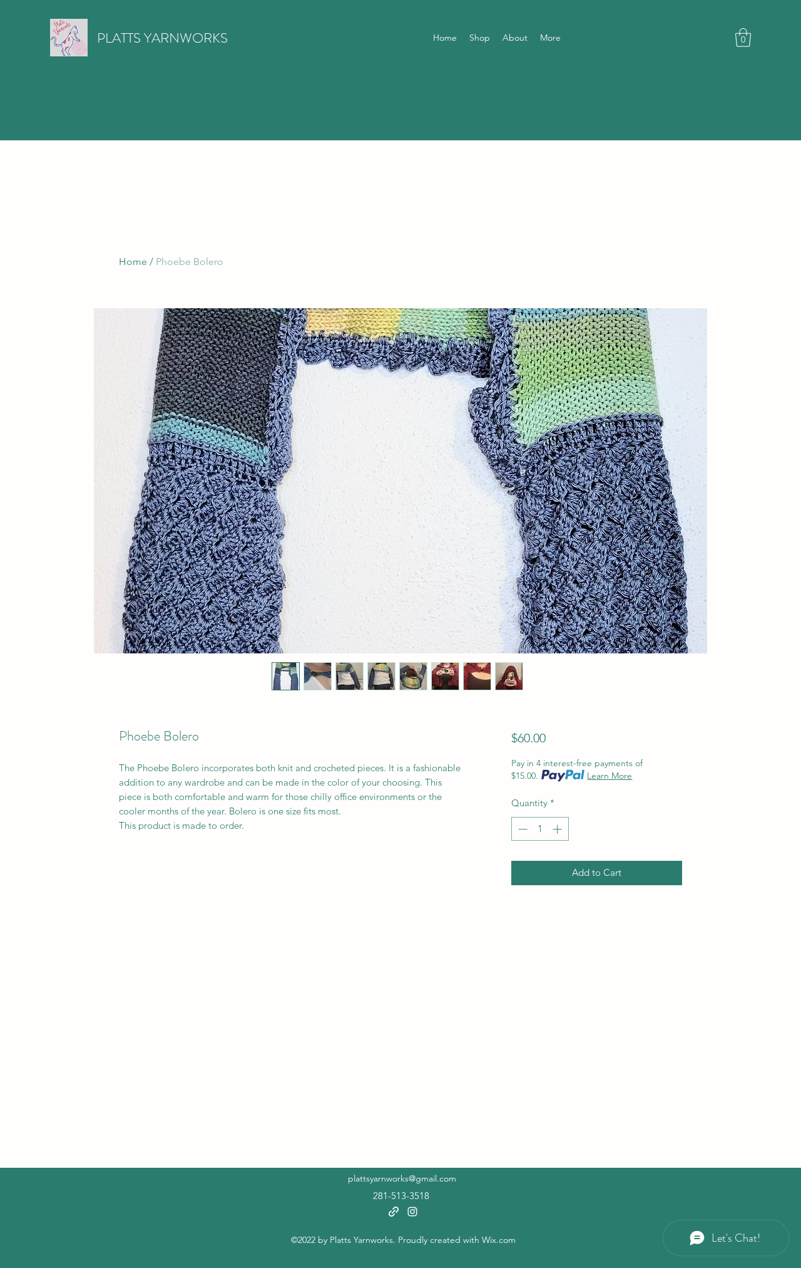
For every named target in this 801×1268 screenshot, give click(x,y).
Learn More (609, 775)
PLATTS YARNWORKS (162, 38)
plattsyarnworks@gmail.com (402, 1178)
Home (133, 262)
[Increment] (558, 829)
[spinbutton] (539, 829)
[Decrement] (521, 829)
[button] (743, 37)
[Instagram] (412, 1211)
